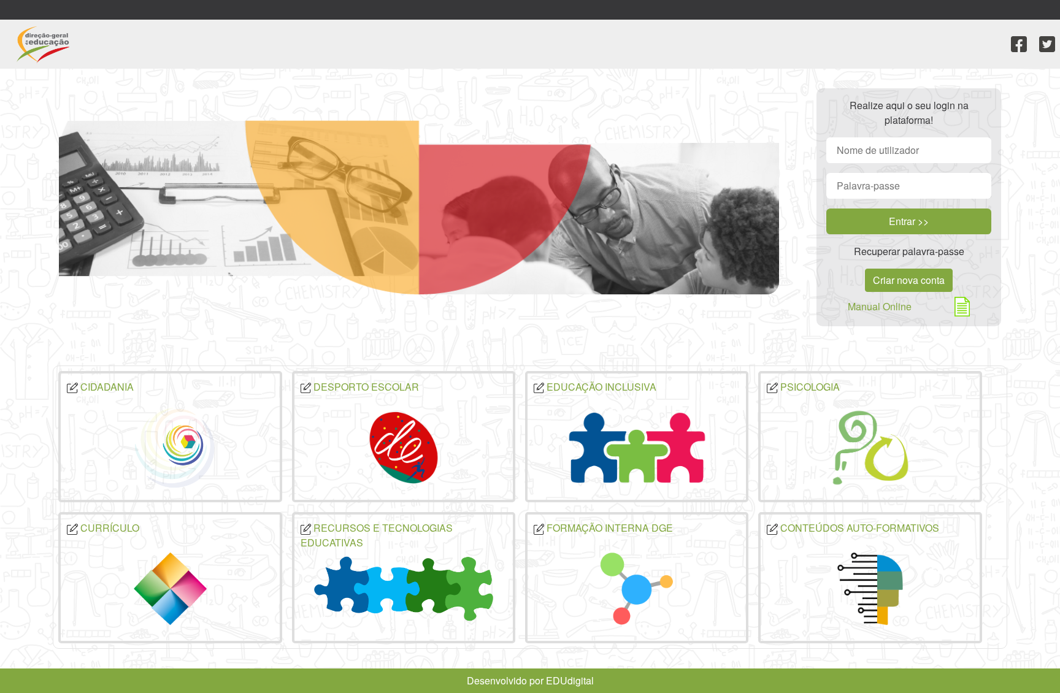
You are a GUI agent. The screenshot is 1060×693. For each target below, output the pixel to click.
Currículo (108, 528)
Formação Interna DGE (608, 528)
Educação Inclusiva (600, 387)
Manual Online (880, 306)
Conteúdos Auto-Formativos (858, 528)
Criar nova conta (909, 280)
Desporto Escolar (365, 387)
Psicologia (809, 387)
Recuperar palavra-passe (909, 251)
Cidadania (106, 387)
